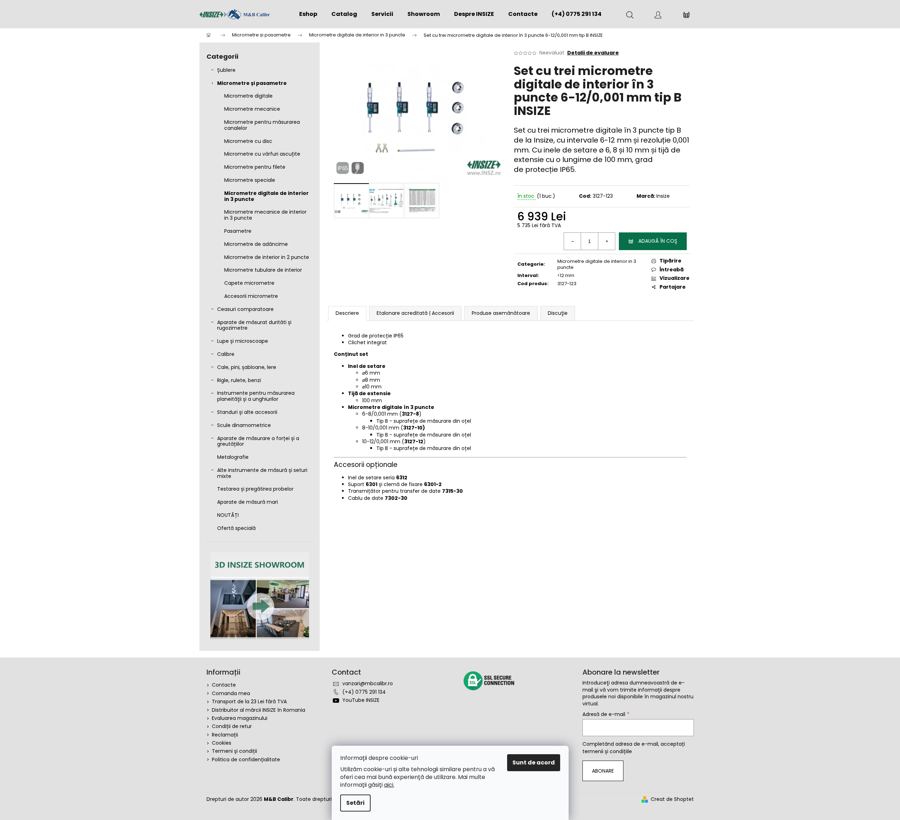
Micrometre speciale (249, 180)
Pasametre (237, 231)
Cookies (221, 742)
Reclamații (225, 734)
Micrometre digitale (248, 95)
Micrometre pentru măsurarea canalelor (262, 125)
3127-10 (413, 427)
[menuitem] (308, 14)
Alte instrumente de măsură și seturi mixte (262, 473)
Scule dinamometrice (244, 425)
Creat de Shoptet (672, 799)
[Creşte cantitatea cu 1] (606, 241)
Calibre (225, 354)
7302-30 (396, 498)
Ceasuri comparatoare (245, 309)
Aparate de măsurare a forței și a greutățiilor (258, 441)
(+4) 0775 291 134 (364, 691)
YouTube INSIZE (360, 700)
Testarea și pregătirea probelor (255, 488)
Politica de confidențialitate (246, 759)
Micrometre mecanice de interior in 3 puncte (265, 214)
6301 (371, 484)
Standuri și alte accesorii (247, 412)
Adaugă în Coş (657, 240)
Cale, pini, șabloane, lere (246, 367)
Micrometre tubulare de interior (263, 269)
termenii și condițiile (607, 751)
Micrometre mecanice (252, 108)
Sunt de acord (533, 762)
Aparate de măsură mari (247, 502)
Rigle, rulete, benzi (239, 380)
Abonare (603, 770)
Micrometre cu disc (248, 141)
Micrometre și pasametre (252, 83)
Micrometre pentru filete (254, 167)
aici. (389, 785)
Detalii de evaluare (593, 53)
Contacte (224, 684)
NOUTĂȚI (228, 515)
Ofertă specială (236, 528)
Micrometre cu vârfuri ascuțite (262, 153)
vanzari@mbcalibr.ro (367, 683)
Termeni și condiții (234, 751)
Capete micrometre (249, 283)
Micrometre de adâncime (256, 244)
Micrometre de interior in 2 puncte (266, 257)
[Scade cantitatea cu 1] (572, 241)
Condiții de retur (232, 726)
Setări (355, 803)
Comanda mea (231, 693)
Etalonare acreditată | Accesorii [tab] (415, 313)
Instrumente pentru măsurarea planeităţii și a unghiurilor (256, 396)
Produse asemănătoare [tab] (501, 313)
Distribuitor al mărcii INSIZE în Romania (258, 710)
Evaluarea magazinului (239, 718)
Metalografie (233, 457)
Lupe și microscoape (242, 341)
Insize (663, 196)
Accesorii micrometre (251, 296)
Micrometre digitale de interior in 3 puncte (266, 196)
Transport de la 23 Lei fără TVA (249, 701)
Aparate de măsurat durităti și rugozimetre (254, 325)
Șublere (226, 70)
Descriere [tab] (347, 313)
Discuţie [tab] (558, 313)
